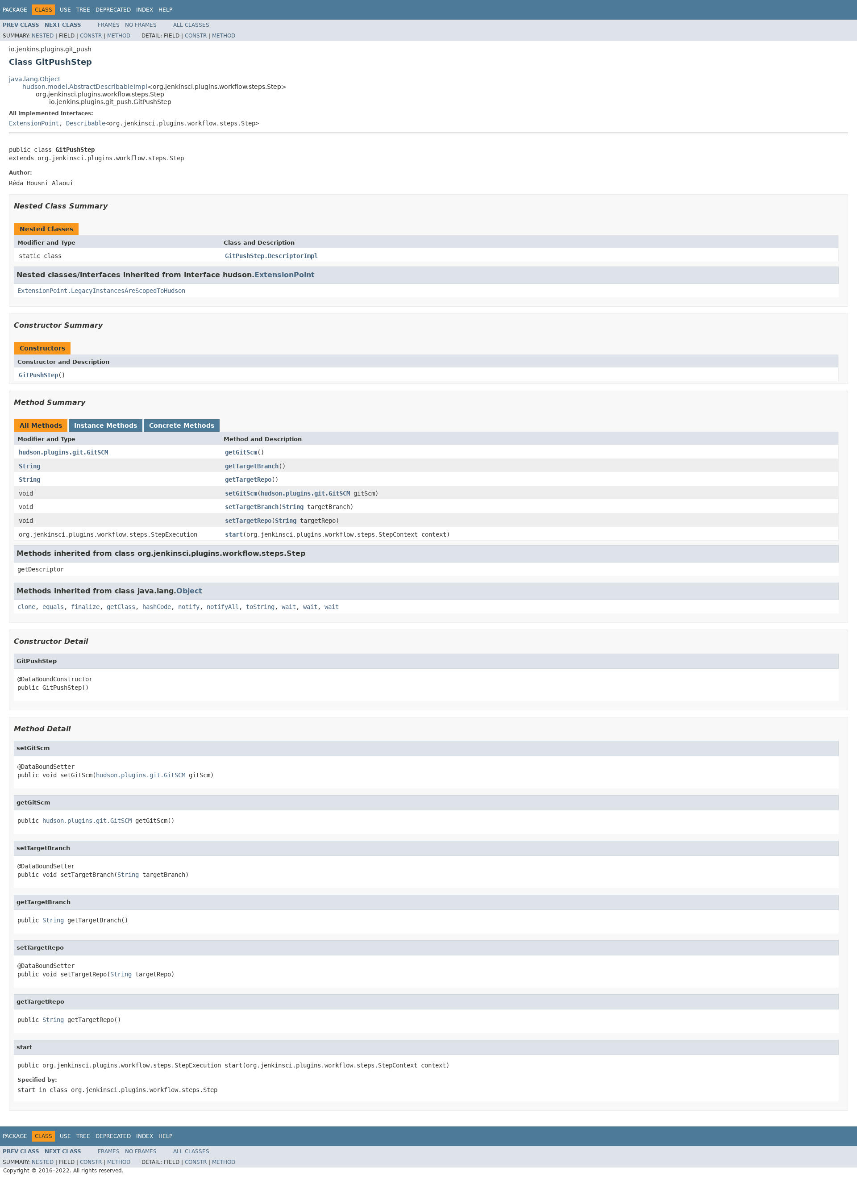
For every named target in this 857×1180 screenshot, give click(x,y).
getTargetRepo (248, 479)
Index (144, 10)
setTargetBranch (252, 506)
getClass (121, 606)
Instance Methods (105, 425)
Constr (91, 36)
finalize (85, 606)
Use (65, 10)
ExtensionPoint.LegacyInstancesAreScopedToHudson (101, 290)
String (29, 466)
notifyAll (223, 606)
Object (189, 591)
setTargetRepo (248, 520)
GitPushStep (38, 375)
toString (260, 606)
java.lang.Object (34, 79)
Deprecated (113, 10)
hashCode (156, 606)
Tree (83, 10)
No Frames (141, 25)
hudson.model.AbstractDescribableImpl (84, 86)
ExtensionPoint (34, 123)
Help (165, 10)
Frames (109, 25)
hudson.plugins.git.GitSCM (63, 452)
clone (26, 606)
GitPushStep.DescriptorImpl (271, 255)
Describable (85, 123)
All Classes (191, 25)
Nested (43, 36)
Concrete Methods (181, 425)
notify (189, 606)
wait (289, 606)
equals (53, 606)
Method (118, 36)
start (234, 534)
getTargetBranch (252, 466)
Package (15, 10)
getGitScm (241, 452)
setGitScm (241, 493)
